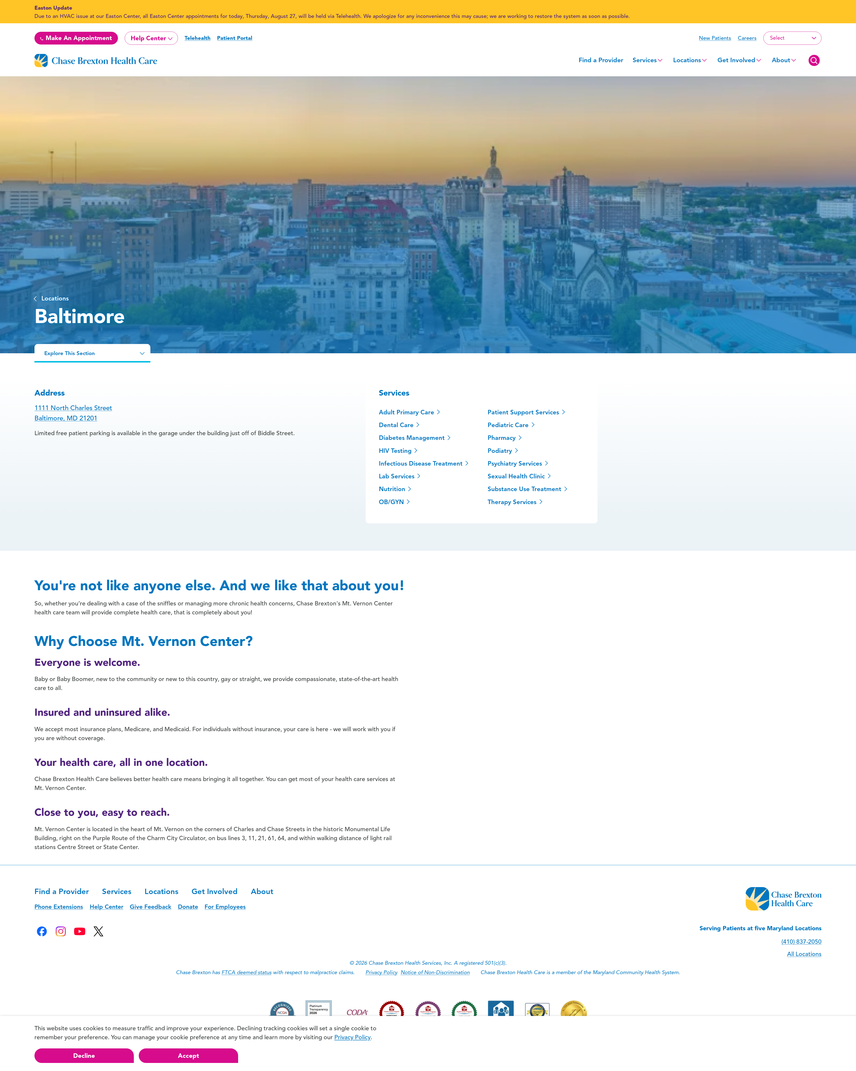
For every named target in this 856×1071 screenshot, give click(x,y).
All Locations (804, 954)
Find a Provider (601, 60)
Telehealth (198, 38)
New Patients (715, 38)
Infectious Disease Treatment (421, 463)
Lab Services (396, 476)
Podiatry (500, 451)
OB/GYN (391, 502)
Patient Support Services (523, 412)
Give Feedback (150, 907)
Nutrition (392, 489)
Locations (687, 60)
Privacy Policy (381, 972)
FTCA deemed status (246, 972)
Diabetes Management (412, 438)
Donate (188, 907)
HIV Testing (395, 451)
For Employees (225, 907)
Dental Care (396, 425)
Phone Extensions (58, 907)
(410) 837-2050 (801, 941)
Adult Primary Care (406, 412)
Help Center (148, 38)
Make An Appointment (78, 38)
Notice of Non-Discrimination (435, 972)
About (781, 60)
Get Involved (736, 60)
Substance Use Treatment (524, 489)
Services (645, 60)
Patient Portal (234, 38)
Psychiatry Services (515, 463)
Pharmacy (502, 438)
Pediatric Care (508, 425)
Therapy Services (512, 502)
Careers (747, 38)
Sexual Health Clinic (516, 476)
